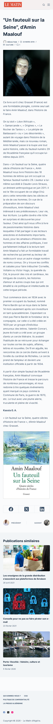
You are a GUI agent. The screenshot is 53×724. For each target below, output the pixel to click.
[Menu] (48, 5)
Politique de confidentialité (16, 700)
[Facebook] (11, 509)
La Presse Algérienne (13, 703)
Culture (9, 45)
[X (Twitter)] (26, 509)
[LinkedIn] (42, 509)
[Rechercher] (44, 5)
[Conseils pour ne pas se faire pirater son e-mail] (26, 601)
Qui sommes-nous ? (12, 696)
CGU (26, 696)
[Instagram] (12, 712)
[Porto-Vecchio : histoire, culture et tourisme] (26, 644)
